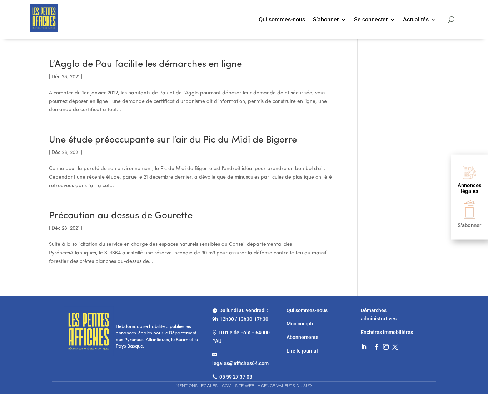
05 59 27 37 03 (235, 377)
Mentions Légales (197, 385)
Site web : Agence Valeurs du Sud (273, 385)
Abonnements (302, 337)
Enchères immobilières (387, 332)
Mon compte (301, 323)
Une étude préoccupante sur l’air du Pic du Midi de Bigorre (173, 140)
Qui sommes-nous (282, 20)
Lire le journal (302, 351)
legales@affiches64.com (240, 363)
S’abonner (326, 20)
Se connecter (371, 20)
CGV (226, 385)
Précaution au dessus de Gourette (121, 216)
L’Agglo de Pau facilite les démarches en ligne (145, 64)
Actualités (416, 20)
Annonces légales (470, 188)
